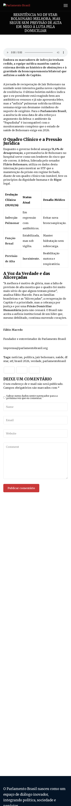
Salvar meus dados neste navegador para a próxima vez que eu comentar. (32, 397)
